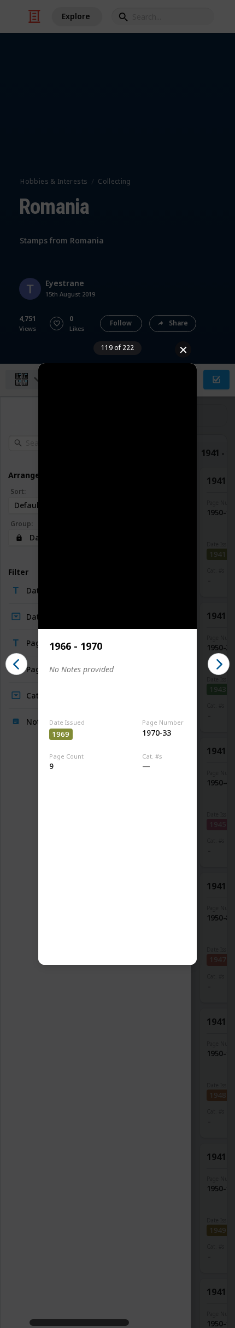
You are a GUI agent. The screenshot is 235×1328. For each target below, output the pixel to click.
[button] (16, 664)
